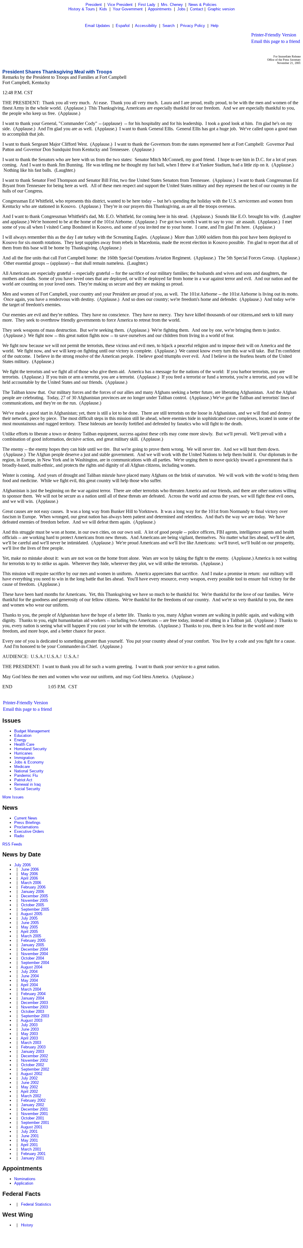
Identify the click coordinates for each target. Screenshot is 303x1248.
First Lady (146, 4)
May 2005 (29, 927)
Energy (20, 740)
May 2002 (29, 1087)
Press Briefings (27, 822)
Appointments (160, 9)
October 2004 (32, 958)
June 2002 (30, 1082)
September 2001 (35, 1122)
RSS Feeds (12, 844)
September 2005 (35, 909)
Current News (25, 818)
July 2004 (29, 971)
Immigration (24, 757)
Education (22, 735)
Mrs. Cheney (172, 4)
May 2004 (29, 980)
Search (168, 25)
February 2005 (33, 940)
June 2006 (30, 869)
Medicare (22, 766)
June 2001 (30, 1136)
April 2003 (29, 1038)
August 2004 (31, 967)
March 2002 (31, 1096)
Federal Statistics (36, 1204)
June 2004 (30, 976)
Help (214, 25)
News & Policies (202, 4)
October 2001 (32, 1118)
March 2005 (31, 936)
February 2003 (33, 1047)
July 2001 (29, 1131)
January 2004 (32, 998)
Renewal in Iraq (27, 784)
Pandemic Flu (26, 775)
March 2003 (31, 1042)
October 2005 (32, 905)
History (27, 1225)
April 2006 (29, 878)
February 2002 (33, 1100)
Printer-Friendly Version (273, 34)
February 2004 (33, 994)
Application (23, 1183)
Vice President (120, 4)
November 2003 (34, 1007)
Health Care (24, 744)
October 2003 (32, 1011)
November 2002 (34, 1060)
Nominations (25, 1179)
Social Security (27, 789)
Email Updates (97, 25)
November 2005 (34, 900)
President (94, 4)
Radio (19, 836)
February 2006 (33, 887)
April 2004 (29, 985)
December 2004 (34, 949)
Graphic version (221, 9)
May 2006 (29, 874)
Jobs (181, 9)
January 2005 (32, 945)
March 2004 (31, 989)
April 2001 (29, 1145)
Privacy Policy (192, 25)
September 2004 (35, 962)
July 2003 (29, 1025)
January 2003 (32, 1051)
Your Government (128, 9)
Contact (196, 9)
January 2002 (32, 1105)
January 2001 (32, 1158)
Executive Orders (29, 831)
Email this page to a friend (275, 41)
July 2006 (22, 865)
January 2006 (32, 891)
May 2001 (29, 1140)
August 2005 (31, 914)
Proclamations (26, 827)
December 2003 (34, 1002)
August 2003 (31, 1020)
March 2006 (31, 882)
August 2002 (31, 1073)
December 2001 (34, 1109)
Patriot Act (23, 780)
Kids (103, 9)
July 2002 (29, 1078)
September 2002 (35, 1069)
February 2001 (33, 1153)
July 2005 (29, 918)
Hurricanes (23, 753)
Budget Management (32, 731)
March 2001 (31, 1149)
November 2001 (34, 1113)
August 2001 (31, 1127)
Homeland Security (30, 749)
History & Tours (81, 9)
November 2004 (34, 954)
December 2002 (34, 1056)
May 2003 (29, 1034)
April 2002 (29, 1091)
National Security (28, 771)
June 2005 (30, 922)
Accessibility (146, 25)
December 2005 (34, 896)
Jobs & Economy (29, 762)
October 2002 (32, 1065)
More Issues (13, 797)
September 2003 (35, 1016)
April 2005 (29, 931)
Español (123, 25)
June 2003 (30, 1029)
